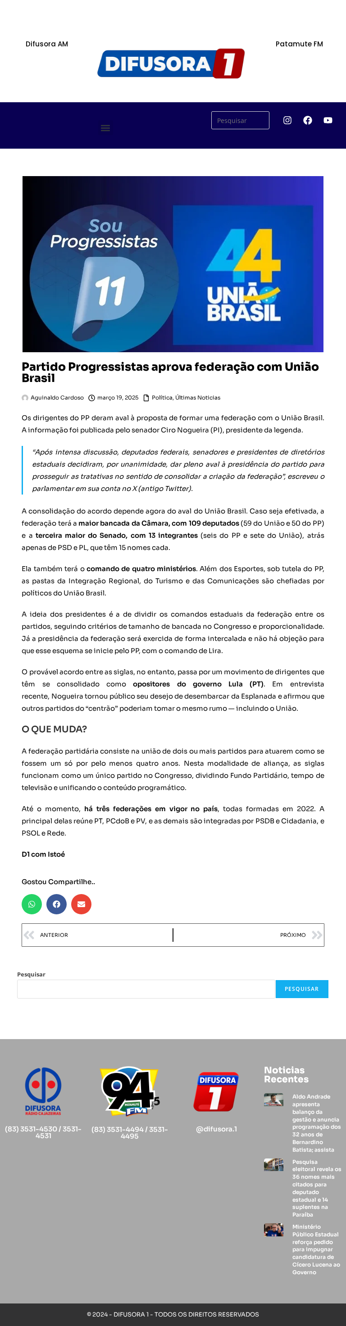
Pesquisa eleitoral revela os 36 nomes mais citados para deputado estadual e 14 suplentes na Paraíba (316, 1188)
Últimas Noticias (197, 397)
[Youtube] (328, 120)
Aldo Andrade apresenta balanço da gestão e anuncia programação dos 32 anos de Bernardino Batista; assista (316, 1123)
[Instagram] (287, 120)
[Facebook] (308, 120)
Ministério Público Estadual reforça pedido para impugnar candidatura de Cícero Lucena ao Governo (316, 1249)
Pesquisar (31, 974)
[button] (105, 127)
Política (162, 397)
